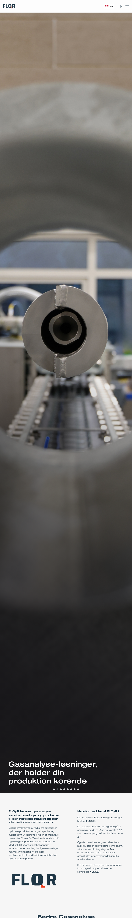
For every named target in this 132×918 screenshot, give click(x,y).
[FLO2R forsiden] (9, 6)
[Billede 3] (61, 789)
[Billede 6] (71, 789)
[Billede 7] (74, 789)
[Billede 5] (68, 789)
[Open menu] (127, 6)
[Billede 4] (64, 789)
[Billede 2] (57, 789)
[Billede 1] (54, 789)
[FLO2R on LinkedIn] (121, 6)
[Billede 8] (78, 789)
